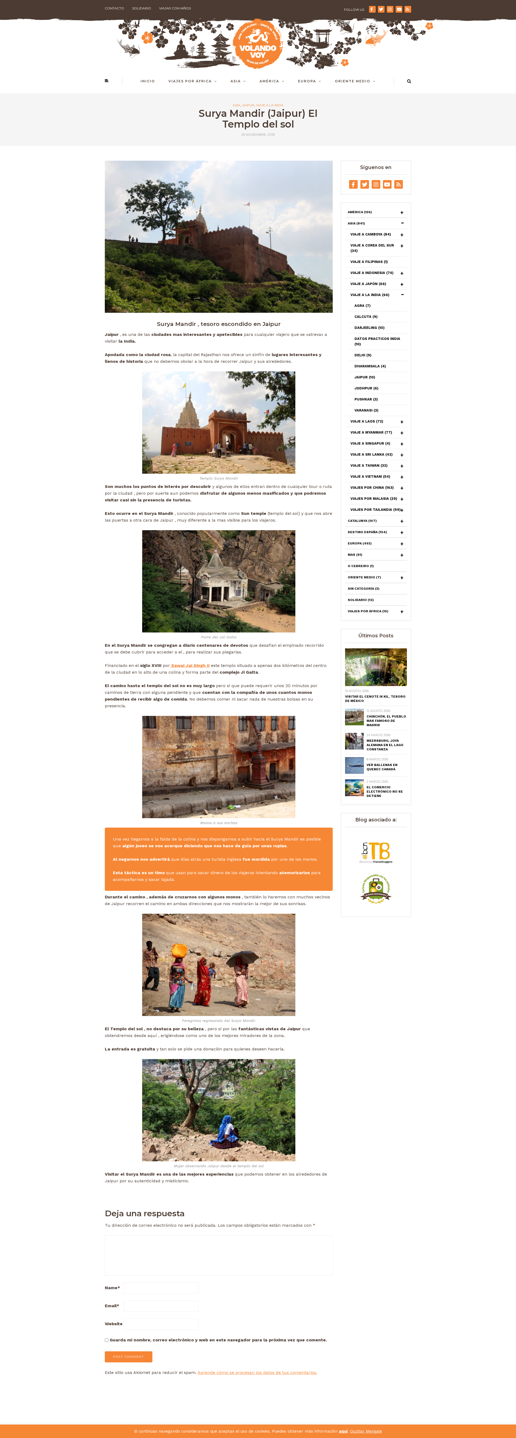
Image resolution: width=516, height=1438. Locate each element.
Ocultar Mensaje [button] (366, 1431)
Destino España (367, 532)
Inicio (148, 81)
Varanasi (366, 410)
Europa (307, 81)
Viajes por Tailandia (375, 510)
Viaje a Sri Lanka (371, 454)
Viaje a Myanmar (371, 432)
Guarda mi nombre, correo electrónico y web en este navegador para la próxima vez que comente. (218, 1339)
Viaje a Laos (366, 421)
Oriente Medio (352, 81)
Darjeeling (369, 328)
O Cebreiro (361, 566)
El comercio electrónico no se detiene (385, 791)
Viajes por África (190, 81)
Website (114, 1323)
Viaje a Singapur (370, 443)
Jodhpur (366, 388)
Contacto (114, 8)
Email (112, 1305)
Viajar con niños (175, 8)
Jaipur (248, 105)
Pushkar (366, 399)
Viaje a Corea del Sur (372, 248)
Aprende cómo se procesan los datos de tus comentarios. (257, 1372)
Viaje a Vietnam (370, 476)
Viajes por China (372, 488)
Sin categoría (363, 588)
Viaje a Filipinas (369, 262)
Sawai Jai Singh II (190, 665)
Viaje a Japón (368, 284)
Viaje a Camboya (370, 234)
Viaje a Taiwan (369, 465)
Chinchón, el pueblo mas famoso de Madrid (386, 721)
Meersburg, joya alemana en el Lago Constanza (385, 745)
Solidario (141, 8)
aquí (343, 1431)
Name (112, 1287)
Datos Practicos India (377, 341)
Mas (355, 555)
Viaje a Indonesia (371, 273)
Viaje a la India (270, 105)
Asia (236, 81)
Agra (362, 306)
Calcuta (366, 317)
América (269, 81)
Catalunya (362, 521)
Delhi (362, 355)
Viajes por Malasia (373, 499)
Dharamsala (370, 366)
